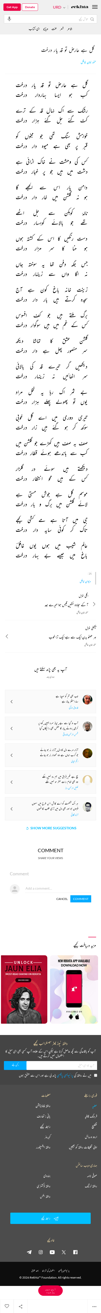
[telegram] (29, 1252)
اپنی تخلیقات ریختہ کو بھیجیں (83, 1147)
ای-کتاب (34, 28)
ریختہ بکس (45, 1196)
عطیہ (94, 1106)
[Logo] (79, 7)
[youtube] (52, 1252)
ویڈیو (45, 28)
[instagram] (41, 1252)
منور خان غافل (88, 62)
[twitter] (64, 1252)
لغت (54, 28)
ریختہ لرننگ (91, 1186)
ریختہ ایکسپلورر (43, 1147)
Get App (12, 7)
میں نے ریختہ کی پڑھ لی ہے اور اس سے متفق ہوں (55, 1075)
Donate (30, 7)
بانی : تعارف (43, 1116)
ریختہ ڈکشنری (43, 1186)
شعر (62, 28)
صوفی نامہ (92, 1176)
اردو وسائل (91, 1137)
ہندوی (46, 1176)
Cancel (62, 899)
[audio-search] (9, 19)
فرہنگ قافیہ (91, 1116)
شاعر (69, 28)
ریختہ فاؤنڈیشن (43, 1106)
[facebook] (75, 1252)
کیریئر (47, 1137)
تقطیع (94, 1126)
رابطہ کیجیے (45, 1126)
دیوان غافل (85, 581)
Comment (80, 899)
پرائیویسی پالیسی (65, 1075)
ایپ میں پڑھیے (50, 1290)
